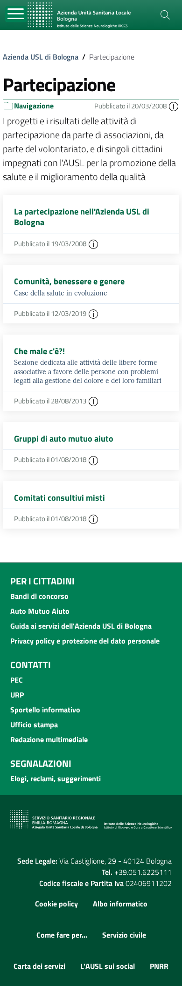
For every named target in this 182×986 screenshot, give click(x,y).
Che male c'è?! (39, 351)
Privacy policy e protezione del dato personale (85, 640)
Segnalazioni (40, 763)
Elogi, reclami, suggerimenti (55, 778)
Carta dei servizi (39, 966)
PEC (16, 679)
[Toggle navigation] (16, 14)
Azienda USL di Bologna (40, 56)
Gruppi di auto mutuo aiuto (63, 438)
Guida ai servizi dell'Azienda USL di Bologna (81, 625)
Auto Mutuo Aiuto (40, 611)
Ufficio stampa (34, 724)
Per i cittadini (42, 581)
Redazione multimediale (49, 739)
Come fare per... (61, 934)
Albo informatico (120, 903)
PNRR (159, 966)
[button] (173, 106)
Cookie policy (56, 903)
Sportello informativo (45, 709)
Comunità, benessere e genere (69, 281)
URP (17, 694)
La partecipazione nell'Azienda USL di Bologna (81, 216)
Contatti (30, 664)
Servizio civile (124, 934)
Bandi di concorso (39, 596)
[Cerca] (165, 14)
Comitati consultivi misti (59, 497)
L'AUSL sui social (107, 966)
